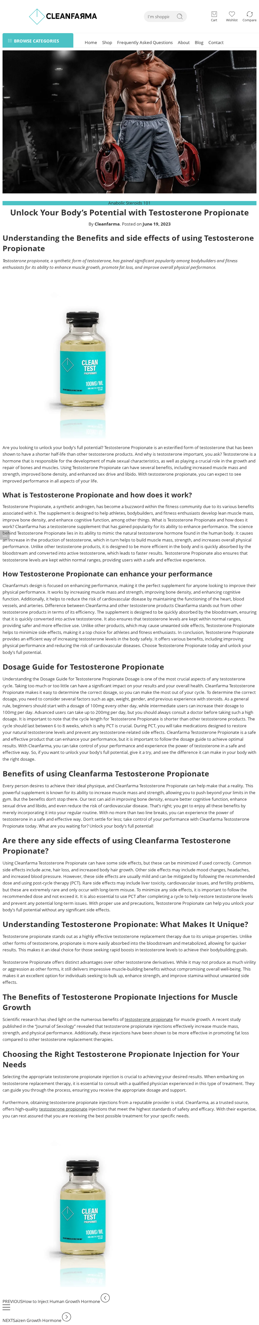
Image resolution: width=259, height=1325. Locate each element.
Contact (216, 42)
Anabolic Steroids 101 (129, 203)
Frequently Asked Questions (145, 42)
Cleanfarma (107, 224)
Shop (107, 42)
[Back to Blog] (6, 1309)
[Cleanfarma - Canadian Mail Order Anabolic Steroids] (63, 16)
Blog (199, 42)
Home (91, 42)
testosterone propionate (149, 1019)
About (184, 42)
